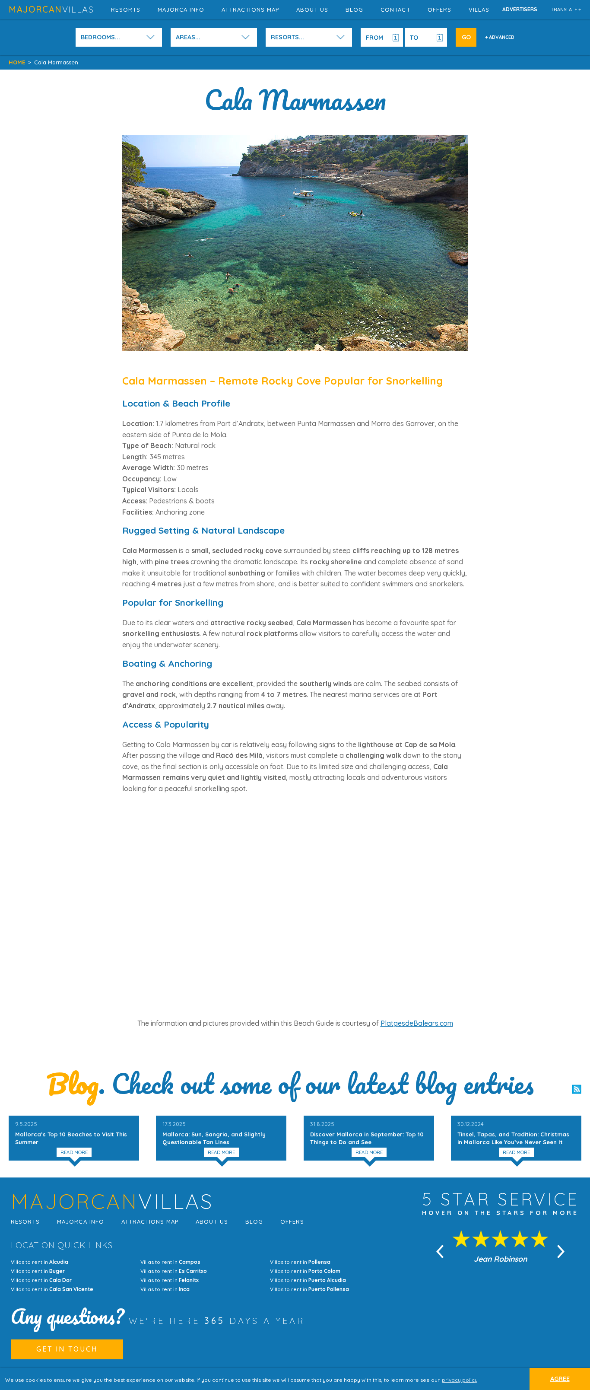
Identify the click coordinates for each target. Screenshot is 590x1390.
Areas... (188, 37)
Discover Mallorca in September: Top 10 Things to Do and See (367, 1132)
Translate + (566, 9)
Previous (440, 1251)
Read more (74, 1152)
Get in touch (67, 1349)
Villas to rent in (39, 1262)
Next (561, 1251)
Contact (395, 9)
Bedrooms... (100, 37)
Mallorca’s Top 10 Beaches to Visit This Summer (71, 1132)
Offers (439, 9)
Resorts (125, 9)
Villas (479, 9)
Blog (354, 9)
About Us (312, 9)
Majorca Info (181, 9)
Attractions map (250, 9)
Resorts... (287, 37)
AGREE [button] (560, 1379)
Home (17, 62)
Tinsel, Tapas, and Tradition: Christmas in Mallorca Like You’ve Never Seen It (513, 1132)
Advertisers (519, 9)
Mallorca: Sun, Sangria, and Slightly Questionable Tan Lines (214, 1132)
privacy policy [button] (460, 1380)
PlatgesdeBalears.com (417, 1023)
